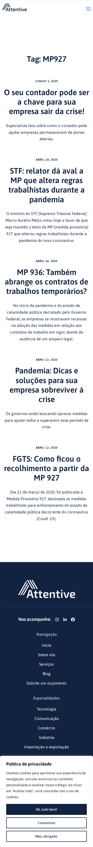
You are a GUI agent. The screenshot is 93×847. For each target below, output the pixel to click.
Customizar (47, 823)
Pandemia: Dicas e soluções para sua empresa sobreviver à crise (46, 385)
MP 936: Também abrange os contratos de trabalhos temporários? (46, 282)
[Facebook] (73, 620)
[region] (46, 801)
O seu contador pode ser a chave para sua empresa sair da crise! (46, 102)
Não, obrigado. (46, 836)
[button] (88, 9)
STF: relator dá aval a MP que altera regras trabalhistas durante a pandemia (46, 185)
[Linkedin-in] (65, 620)
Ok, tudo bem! (46, 809)
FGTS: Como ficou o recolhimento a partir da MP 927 (46, 468)
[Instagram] (57, 620)
